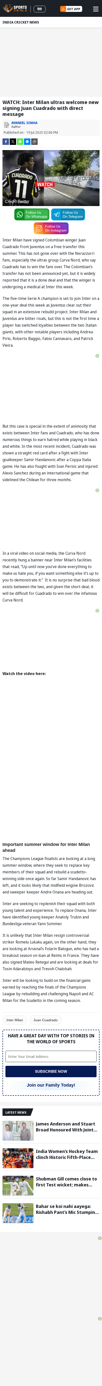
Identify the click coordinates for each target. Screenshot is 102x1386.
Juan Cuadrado (45, 1020)
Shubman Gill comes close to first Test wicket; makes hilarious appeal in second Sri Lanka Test (67, 1182)
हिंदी (39, 9)
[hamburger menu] (96, 9)
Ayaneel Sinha (24, 122)
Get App (73, 9)
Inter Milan (14, 1020)
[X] (13, 141)
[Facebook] (5, 141)
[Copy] (34, 141)
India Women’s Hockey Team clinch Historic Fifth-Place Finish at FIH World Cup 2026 (67, 1154)
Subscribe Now (51, 1071)
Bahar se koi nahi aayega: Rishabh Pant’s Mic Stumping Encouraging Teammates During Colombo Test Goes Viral (67, 1209)
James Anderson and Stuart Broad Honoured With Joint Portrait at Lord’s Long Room (67, 1127)
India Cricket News (20, 22)
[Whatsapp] (20, 141)
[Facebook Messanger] (27, 141)
